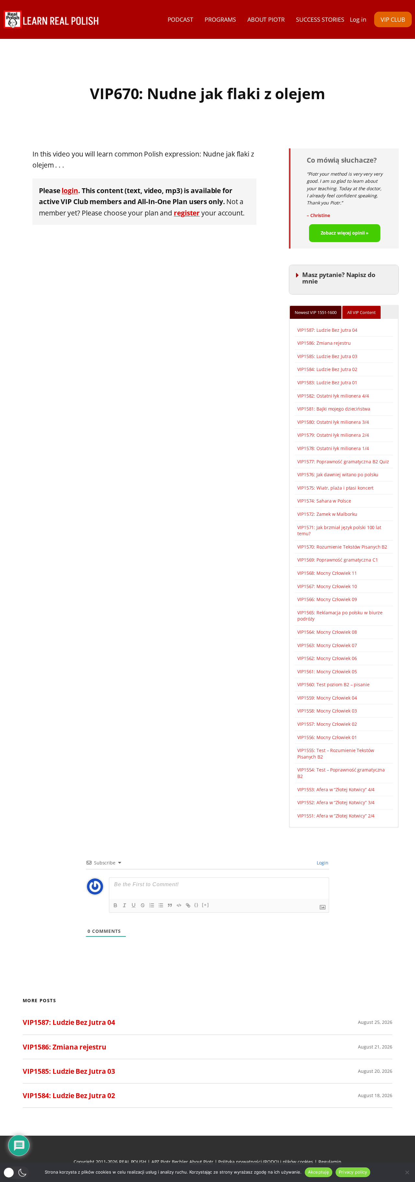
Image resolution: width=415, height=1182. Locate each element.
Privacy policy (353, 1172)
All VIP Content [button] (361, 312)
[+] (205, 904)
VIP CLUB (393, 19)
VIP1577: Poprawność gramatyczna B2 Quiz (343, 461)
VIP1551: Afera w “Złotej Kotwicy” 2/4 (335, 816)
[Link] (188, 905)
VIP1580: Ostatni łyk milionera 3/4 (333, 422)
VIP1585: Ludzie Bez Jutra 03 (327, 356)
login (70, 190)
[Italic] (124, 905)
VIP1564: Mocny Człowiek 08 (327, 632)
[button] (16, 1172)
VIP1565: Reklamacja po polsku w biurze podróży (340, 615)
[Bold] (115, 905)
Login (322, 863)
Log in (358, 19)
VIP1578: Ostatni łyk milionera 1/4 (333, 448)
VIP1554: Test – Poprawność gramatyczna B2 (341, 773)
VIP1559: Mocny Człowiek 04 (327, 698)
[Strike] (142, 905)
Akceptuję (318, 1172)
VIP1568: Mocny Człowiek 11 (327, 573)
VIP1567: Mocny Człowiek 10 (327, 586)
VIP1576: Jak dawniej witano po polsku (337, 474)
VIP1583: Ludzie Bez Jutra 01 (327, 382)
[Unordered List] (160, 905)
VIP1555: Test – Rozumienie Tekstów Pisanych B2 (335, 753)
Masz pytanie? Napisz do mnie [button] (338, 277)
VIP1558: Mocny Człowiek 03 (327, 711)
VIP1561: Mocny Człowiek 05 (327, 671)
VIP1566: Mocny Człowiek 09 (327, 599)
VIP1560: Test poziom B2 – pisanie (333, 684)
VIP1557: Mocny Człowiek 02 (327, 724)
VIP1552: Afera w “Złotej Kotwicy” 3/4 (335, 802)
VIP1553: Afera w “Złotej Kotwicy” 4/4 (335, 789)
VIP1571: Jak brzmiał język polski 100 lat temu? (339, 530)
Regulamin (329, 1162)
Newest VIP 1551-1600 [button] (316, 312)
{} (196, 904)
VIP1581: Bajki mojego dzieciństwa (333, 409)
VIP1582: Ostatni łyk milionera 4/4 (333, 396)
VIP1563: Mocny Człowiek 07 (327, 645)
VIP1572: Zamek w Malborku (327, 514)
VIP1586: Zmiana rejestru (324, 343)
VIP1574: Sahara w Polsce (324, 501)
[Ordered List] (151, 905)
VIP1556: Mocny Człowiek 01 (327, 737)
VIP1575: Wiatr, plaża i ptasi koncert (335, 488)
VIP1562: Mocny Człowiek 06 (327, 658)
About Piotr (201, 1162)
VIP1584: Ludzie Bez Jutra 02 (327, 369)
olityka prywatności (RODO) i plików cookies (267, 1162)
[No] (407, 1172)
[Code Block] (179, 905)
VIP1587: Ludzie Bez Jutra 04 (327, 330)
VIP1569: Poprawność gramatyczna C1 (337, 560)
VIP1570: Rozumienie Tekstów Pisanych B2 (342, 547)
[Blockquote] (169, 905)
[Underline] (133, 905)
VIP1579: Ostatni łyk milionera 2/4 (333, 435)
